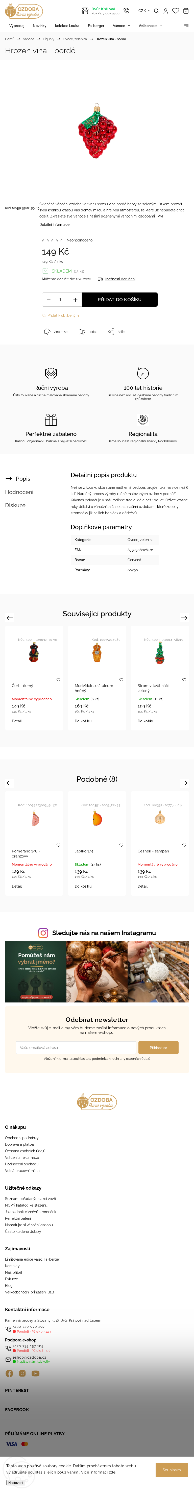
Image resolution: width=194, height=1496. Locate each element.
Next (185, 618)
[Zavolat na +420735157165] (126, 11)
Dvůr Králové (105, 11)
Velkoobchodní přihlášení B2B (29, 1292)
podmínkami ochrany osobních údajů (121, 1059)
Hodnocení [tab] (19, 492)
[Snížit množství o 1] (48, 299)
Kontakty (12, 1266)
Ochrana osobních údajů (25, 1151)
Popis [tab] (23, 478)
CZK (142, 11)
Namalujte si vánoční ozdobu (29, 1225)
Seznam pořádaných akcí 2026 (30, 1199)
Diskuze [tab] (15, 505)
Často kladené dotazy (23, 1232)
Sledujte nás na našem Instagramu (104, 933)
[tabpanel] (41, 678)
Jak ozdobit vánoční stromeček (30, 1212)
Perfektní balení (18, 1218)
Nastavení (15, 1483)
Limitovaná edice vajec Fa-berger (32, 1259)
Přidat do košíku (119, 299)
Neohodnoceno (79, 240)
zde (112, 1472)
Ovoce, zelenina (141, 540)
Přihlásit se (158, 1048)
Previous (10, 618)
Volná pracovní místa (22, 1171)
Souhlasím (172, 1470)
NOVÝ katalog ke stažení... (26, 1205)
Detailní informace (54, 225)
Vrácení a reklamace (22, 1158)
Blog (9, 1286)
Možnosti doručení (120, 279)
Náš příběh (14, 1272)
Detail (149, 721)
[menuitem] (16, 26)
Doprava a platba (19, 1144)
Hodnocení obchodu (21, 1164)
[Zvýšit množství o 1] (75, 299)
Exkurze (11, 1279)
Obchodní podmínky (22, 1138)
